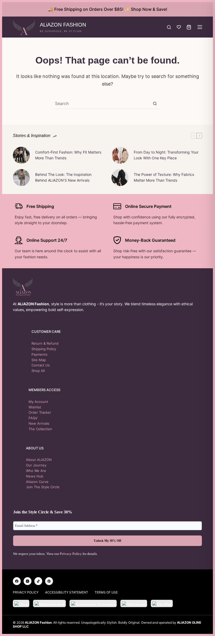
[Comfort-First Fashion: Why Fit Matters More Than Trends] (21, 155)
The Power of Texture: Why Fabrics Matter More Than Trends (164, 177)
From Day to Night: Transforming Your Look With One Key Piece (166, 155)
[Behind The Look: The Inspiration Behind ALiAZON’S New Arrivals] (21, 177)
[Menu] (199, 27)
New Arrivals (39, 423)
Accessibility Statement (66, 592)
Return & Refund (44, 343)
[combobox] (102, 103)
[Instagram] (27, 581)
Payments (39, 354)
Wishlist (35, 407)
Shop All (38, 371)
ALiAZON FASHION (63, 25)
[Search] (169, 27)
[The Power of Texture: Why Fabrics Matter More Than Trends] (119, 177)
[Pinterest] (49, 581)
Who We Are (36, 471)
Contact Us (40, 365)
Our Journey (36, 465)
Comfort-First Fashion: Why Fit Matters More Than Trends (68, 155)
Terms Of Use (106, 592)
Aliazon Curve (37, 482)
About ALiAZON (39, 460)
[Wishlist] (179, 27)
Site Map (38, 360)
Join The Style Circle (43, 487)
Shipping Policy (43, 349)
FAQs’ (33, 418)
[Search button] (155, 103)
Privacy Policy (71, 554)
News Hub (34, 476)
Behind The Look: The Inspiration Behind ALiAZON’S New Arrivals (63, 177)
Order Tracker (40, 412)
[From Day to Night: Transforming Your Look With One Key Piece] (119, 155)
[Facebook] (17, 581)
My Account (38, 402)
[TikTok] (38, 581)
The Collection (40, 429)
